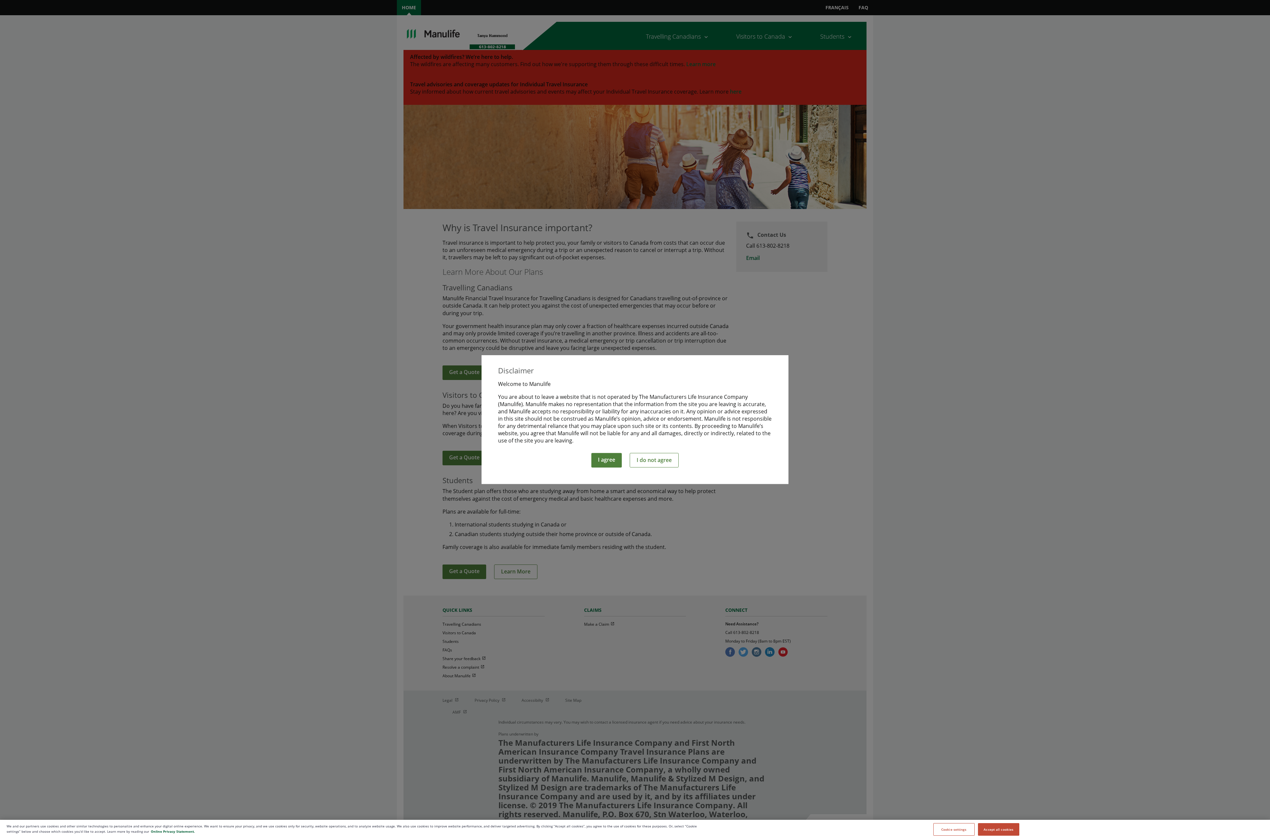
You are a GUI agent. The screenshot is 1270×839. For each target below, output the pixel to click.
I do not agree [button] (654, 460)
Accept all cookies (998, 829)
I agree (606, 459)
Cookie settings (954, 829)
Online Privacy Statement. (173, 831)
